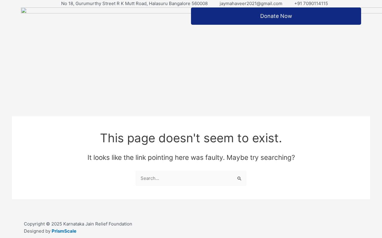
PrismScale (64, 231)
